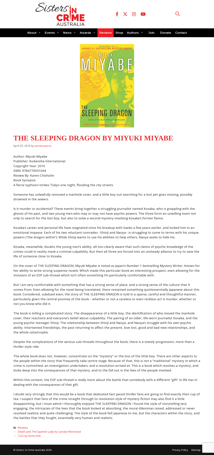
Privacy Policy (180, 449)
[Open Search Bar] (177, 14)
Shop (119, 32)
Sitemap (196, 449)
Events (50, 32)
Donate (165, 32)
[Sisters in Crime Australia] (60, 14)
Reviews (105, 32)
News (67, 32)
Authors (133, 32)
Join (151, 32)
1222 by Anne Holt (29, 436)
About (31, 32)
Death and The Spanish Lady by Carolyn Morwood (49, 431)
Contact (181, 32)
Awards (85, 32)
